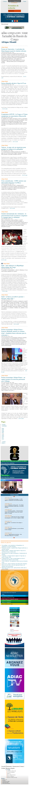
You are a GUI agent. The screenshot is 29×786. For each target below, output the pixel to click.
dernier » (4, 443)
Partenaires (9, 766)
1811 (3, 437)
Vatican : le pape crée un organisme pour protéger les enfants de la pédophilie (13, 148)
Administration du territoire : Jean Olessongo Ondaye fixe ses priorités (13, 534)
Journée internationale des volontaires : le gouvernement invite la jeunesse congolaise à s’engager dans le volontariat (14, 215)
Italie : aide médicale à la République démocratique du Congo (12, 266)
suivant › (4, 441)
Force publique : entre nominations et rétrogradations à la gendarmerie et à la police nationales (13, 546)
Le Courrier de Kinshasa (11, 772)
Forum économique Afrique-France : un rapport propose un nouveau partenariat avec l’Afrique (13, 379)
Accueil (3, 766)
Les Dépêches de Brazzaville (11, 770)
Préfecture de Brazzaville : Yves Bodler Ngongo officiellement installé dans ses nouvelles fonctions (14, 506)
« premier (3, 424)
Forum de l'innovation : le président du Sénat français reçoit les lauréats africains (13, 50)
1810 (3, 436)
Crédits (3, 768)
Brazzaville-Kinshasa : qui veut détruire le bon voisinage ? (14, 528)
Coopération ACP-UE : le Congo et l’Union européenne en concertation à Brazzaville (14, 115)
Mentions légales (10, 768)
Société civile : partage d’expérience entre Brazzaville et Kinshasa (14, 563)
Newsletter (4, 780)
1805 (3, 430)
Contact (22, 766)
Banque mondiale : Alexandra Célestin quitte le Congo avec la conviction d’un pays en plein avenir (14, 551)
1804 (3, 428)
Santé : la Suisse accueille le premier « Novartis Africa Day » (13, 297)
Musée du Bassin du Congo (11, 774)
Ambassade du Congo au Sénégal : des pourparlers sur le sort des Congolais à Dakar (14, 517)
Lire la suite (4, 108)
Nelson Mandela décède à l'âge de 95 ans (13, 83)
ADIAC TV (9, 773)
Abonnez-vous (4, 779)
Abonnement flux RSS (5, 781)
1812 (3, 439)
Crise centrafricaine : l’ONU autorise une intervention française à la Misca (13, 182)
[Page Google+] (14, 21)
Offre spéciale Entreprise (6, 783)
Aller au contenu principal (14, 1)
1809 (3, 435)
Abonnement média (5, 782)
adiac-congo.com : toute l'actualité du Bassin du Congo (14, 35)
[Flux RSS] (17, 21)
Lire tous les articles (7, 463)
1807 (3, 432)
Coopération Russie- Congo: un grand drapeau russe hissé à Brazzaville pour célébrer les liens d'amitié (13, 559)
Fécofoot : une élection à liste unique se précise (13, 522)
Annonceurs (16, 766)
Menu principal (4, 24)
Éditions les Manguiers (10, 776)
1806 (3, 431)
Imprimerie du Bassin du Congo (12, 777)
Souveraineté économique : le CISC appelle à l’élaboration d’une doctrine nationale (14, 499)
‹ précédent (4, 426)
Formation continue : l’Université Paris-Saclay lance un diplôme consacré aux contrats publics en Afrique (14, 511)
